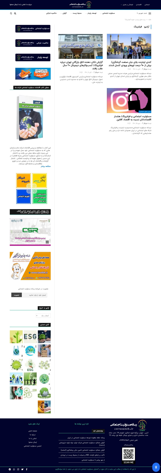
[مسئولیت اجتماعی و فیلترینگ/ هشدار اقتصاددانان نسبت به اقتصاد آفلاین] (129, 100)
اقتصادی (138, 5)
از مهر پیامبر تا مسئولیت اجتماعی (93, 460)
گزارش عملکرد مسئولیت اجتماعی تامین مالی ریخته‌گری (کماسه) (83, 450)
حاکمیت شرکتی (51, 13)
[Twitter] (22, 469)
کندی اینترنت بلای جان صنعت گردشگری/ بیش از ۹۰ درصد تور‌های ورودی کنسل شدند (130, 64)
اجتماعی (147, 5)
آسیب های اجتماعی (145, 112)
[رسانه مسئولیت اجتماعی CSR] (80, 4)
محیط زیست (77, 13)
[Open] (156, 467)
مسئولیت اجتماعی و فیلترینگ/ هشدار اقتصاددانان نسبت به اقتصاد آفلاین (132, 118)
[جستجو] (15, 13)
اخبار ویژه (99, 57)
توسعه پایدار (92, 13)
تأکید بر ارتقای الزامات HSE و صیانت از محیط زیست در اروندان (83, 455)
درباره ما (29, 4)
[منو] (150, 13)
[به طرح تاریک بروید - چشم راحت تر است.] (11, 13)
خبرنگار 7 (145, 69)
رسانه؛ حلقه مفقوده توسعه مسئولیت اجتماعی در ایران (86, 438)
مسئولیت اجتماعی (108, 13)
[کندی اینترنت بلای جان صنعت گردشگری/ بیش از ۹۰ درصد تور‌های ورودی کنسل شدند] (129, 46)
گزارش (65, 13)
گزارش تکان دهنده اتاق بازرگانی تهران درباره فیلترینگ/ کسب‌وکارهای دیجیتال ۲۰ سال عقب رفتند (81, 65)
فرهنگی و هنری (128, 5)
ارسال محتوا (14, 4)
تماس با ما (22, 4)
